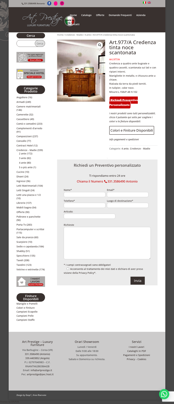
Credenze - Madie (74, 34)
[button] (100, 45)
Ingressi (20, 181)
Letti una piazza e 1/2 (28, 194)
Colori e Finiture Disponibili (131, 130)
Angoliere (21, 97)
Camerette (22, 114)
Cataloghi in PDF (136, 351)
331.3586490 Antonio (34, 3)
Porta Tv (21, 224)
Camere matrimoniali (28, 106)
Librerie (20, 202)
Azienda (140, 15)
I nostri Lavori (136, 346)
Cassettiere (22, 119)
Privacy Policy (86, 272)
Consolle (21, 140)
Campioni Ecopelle (27, 311)
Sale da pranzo (24, 237)
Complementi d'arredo (29, 128)
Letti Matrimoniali (26, 185)
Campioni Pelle (25, 315)
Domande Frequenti (120, 15)
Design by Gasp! (23, 395)
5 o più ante (26, 167)
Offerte (100, 15)
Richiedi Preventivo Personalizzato (123, 102)
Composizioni (24, 136)
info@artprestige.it (41, 370)
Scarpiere (21, 241)
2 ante (22, 153)
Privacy (131, 359)
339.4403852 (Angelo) (37, 358)
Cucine (20, 171)
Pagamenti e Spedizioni (136, 355)
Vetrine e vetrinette (27, 269)
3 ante (22, 158)
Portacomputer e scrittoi (30, 229)
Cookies (141, 359)
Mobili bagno (23, 207)
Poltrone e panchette (28, 216)
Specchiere (22, 255)
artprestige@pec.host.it (40, 374)
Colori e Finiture (25, 307)
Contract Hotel (24, 145)
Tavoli (19, 260)
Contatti (75, 24)
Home (73, 15)
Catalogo (86, 15)
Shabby (20, 251)
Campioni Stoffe (25, 319)
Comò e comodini (26, 123)
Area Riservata (39, 395)
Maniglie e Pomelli (27, 303)
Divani (20, 176)
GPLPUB (15, 401)
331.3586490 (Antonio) (37, 354)
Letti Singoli (23, 190)
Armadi (20, 102)
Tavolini (20, 264)
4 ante (88, 34)
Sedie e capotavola (27, 246)
